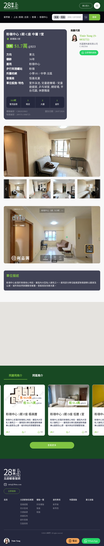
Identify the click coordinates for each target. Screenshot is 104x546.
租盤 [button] (63, 17)
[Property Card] (24, 410)
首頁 (6, 500)
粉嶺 (34, 17)
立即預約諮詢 (90, 53)
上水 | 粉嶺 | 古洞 (20, 17)
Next (97, 188)
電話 (74, 541)
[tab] (56, 17)
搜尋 (94, 17)
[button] (86, 17)
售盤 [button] (56, 17)
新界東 (7, 17)
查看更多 (52, 445)
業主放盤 (89, 500)
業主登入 (85, 6)
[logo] (11, 6)
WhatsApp (93, 541)
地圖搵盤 (73, 500)
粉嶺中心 (44, 17)
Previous (6, 188)
